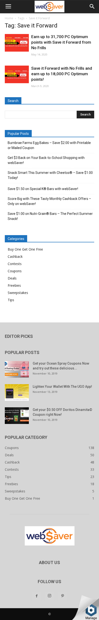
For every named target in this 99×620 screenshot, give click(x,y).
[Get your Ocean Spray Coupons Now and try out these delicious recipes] (17, 369)
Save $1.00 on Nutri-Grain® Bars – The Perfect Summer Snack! (50, 216)
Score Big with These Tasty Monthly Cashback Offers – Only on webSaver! (49, 201)
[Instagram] (49, 596)
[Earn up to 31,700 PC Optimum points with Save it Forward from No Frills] (17, 43)
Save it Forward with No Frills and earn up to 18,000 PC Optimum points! (61, 74)
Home (9, 18)
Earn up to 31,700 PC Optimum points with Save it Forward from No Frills (61, 42)
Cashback (15, 256)
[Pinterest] (62, 596)
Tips (11, 300)
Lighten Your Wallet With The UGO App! (62, 386)
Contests (15, 263)
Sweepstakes (18, 292)
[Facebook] (36, 596)
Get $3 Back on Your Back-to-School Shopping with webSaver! (46, 160)
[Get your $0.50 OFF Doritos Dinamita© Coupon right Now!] (17, 415)
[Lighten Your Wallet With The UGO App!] (17, 392)
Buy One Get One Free (25, 249)
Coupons (15, 271)
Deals (12, 278)
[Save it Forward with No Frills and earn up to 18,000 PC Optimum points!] (17, 74)
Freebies (14, 285)
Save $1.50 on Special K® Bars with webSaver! (43, 189)
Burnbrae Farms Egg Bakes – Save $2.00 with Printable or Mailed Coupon (49, 145)
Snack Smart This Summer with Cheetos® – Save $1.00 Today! (50, 175)
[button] (92, 6)
